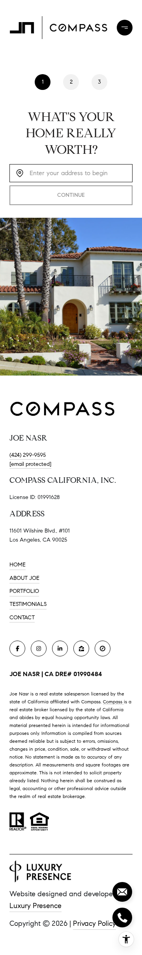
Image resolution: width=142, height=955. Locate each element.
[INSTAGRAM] (39, 648)
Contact (22, 618)
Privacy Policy (94, 923)
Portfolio (24, 591)
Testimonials (28, 604)
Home (17, 564)
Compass (113, 702)
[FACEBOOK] (17, 648)
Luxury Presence (35, 905)
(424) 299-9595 (27, 455)
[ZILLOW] (81, 648)
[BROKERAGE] (102, 648)
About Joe (24, 578)
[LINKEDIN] (60, 648)
